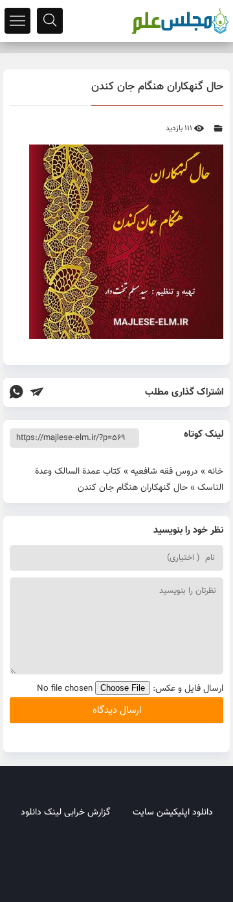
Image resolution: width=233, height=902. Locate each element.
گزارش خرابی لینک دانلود (66, 812)
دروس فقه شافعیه (164, 472)
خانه (215, 472)
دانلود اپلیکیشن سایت (173, 812)
